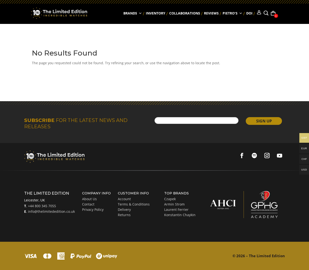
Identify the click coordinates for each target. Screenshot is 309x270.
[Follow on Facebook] (242, 155)
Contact (88, 204)
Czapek (170, 199)
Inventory (155, 13)
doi (249, 13)
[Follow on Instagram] (267, 155)
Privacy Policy (93, 209)
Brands (130, 13)
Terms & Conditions (134, 204)
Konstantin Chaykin (180, 215)
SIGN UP (264, 121)
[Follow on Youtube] (279, 155)
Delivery (124, 209)
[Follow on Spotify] (254, 155)
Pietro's (230, 13)
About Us (89, 199)
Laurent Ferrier (176, 209)
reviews (211, 13)
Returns (124, 215)
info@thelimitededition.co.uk (51, 211)
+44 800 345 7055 (41, 206)
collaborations (184, 13)
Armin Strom (174, 204)
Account (124, 199)
